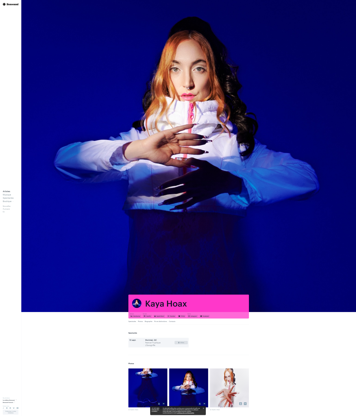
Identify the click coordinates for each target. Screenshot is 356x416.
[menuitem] (10, 4)
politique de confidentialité (185, 413)
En (4, 212)
